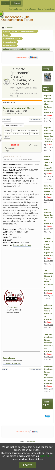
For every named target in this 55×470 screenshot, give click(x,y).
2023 (14, 130)
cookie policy (46, 455)
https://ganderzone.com (12, 363)
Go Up (4, 369)
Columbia (17, 134)
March (7, 130)
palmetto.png (14, 307)
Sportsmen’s (33, 130)
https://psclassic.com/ (22, 245)
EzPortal (32, 441)
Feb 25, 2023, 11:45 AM (13, 156)
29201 (7, 137)
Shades (15, 144)
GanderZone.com (10, 358)
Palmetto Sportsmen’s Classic (18, 108)
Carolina (34, 134)
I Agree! (27, 465)
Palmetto (22, 130)
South (25, 134)
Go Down (6, 120)
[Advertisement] (21, 332)
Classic (8, 134)
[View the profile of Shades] (6, 84)
